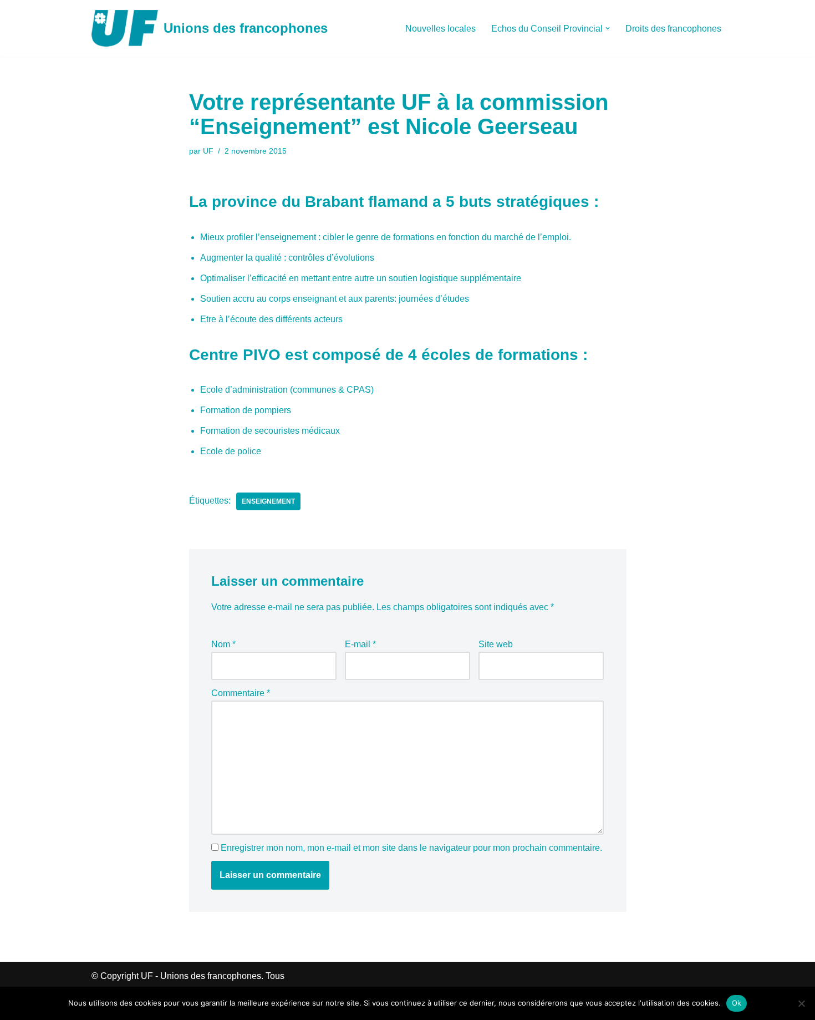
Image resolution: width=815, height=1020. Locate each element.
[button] (607, 28)
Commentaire (240, 693)
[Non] (801, 1003)
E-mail (360, 644)
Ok (737, 1002)
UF (208, 150)
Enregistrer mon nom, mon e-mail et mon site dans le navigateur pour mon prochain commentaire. (411, 847)
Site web (495, 644)
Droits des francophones (673, 28)
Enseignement (268, 501)
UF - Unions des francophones (201, 976)
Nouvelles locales (440, 28)
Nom (223, 644)
